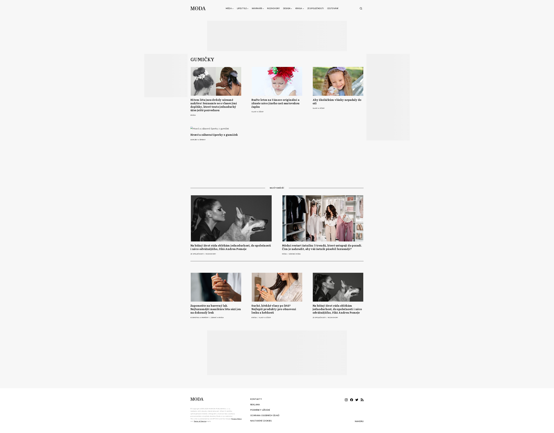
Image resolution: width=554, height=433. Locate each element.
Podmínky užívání (260, 410)
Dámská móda (295, 254)
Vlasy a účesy (257, 112)
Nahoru (359, 421)
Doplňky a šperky (197, 140)
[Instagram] (346, 400)
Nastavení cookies (261, 420)
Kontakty (256, 399)
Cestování (332, 8)
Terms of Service (200, 421)
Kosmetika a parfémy (199, 318)
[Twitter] (356, 400)
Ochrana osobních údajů (264, 415)
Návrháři (257, 8)
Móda (229, 8)
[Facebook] (351, 400)
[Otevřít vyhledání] (361, 8)
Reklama (255, 404)
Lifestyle (242, 8)
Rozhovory (273, 8)
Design (286, 8)
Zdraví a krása (217, 318)
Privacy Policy (236, 419)
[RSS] (362, 400)
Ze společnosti (315, 8)
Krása (298, 8)
